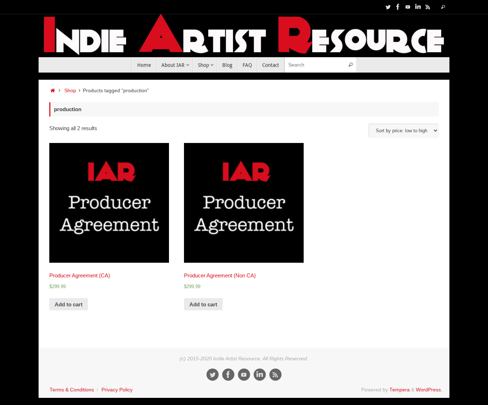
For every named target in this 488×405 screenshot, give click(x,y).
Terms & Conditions (72, 389)
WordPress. (429, 389)
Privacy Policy (117, 389)
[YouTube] (408, 7)
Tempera (399, 389)
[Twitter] (388, 7)
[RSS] (428, 7)
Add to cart (69, 304)
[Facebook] (398, 7)
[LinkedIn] (418, 7)
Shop (70, 90)
